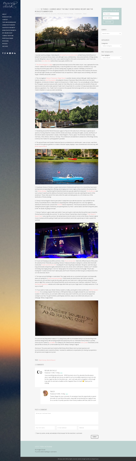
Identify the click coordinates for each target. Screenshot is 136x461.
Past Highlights (105, 55)
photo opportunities (40, 146)
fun (52, 13)
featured (47, 13)
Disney (38, 13)
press (54, 13)
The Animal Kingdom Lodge (44, 64)
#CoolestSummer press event (69, 55)
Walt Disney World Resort (47, 360)
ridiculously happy (62, 13)
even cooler (84, 342)
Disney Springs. (42, 191)
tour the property (51, 80)
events (43, 13)
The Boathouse (90, 191)
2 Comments (78, 13)
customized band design (55, 278)
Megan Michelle (51, 370)
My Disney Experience (41, 284)
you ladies (52, 342)
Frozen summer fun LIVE (48, 265)
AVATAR (59, 204)
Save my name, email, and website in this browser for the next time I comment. (59, 433)
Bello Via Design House (92, 459)
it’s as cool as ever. (70, 261)
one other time (46, 61)
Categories (104, 43)
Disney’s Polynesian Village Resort (55, 78)
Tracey (71, 13)
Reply (61, 372)
